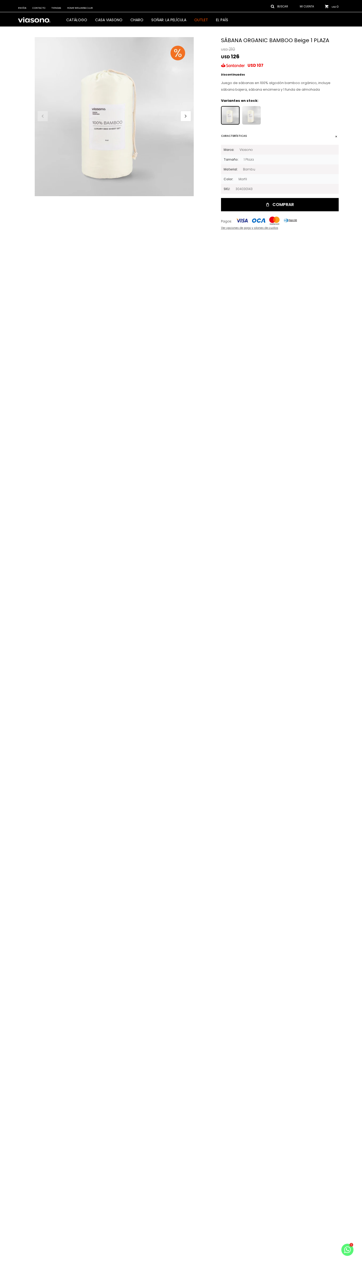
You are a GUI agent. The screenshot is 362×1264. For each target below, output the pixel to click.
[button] (185, 116)
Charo (136, 20)
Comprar (283, 204)
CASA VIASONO (108, 20)
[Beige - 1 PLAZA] (230, 115)
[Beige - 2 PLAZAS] (251, 115)
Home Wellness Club (79, 8)
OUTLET (201, 20)
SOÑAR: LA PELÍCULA (168, 20)
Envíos (22, 8)
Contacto (38, 8)
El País (222, 20)
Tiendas (56, 8)
